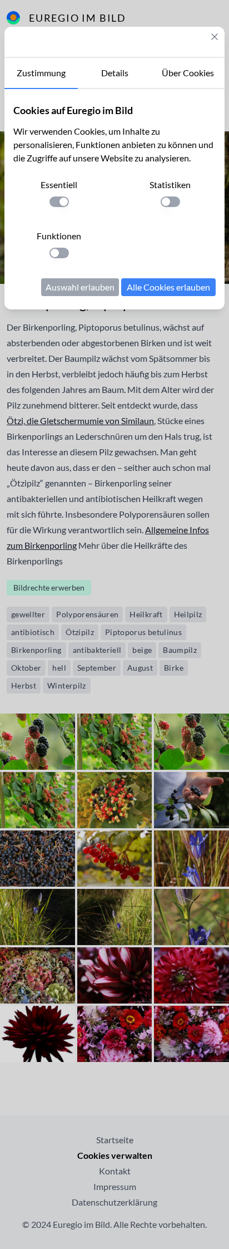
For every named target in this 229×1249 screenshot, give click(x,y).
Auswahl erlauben (80, 287)
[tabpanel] (114, 199)
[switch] (59, 201)
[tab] (41, 73)
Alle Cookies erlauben (168, 287)
